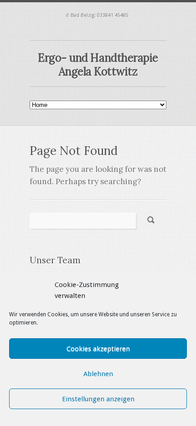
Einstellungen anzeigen (98, 399)
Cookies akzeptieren (98, 349)
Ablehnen (98, 374)
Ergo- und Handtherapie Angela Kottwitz (98, 65)
